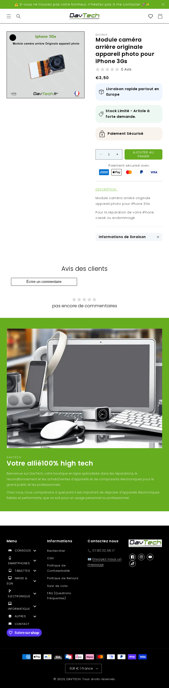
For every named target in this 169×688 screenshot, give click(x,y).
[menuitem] (24, 551)
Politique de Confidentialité (58, 568)
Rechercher (56, 551)
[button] (9, 16)
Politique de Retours (63, 578)
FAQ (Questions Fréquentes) (59, 595)
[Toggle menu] (35, 550)
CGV (50, 558)
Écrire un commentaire (44, 282)
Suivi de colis (57, 586)
